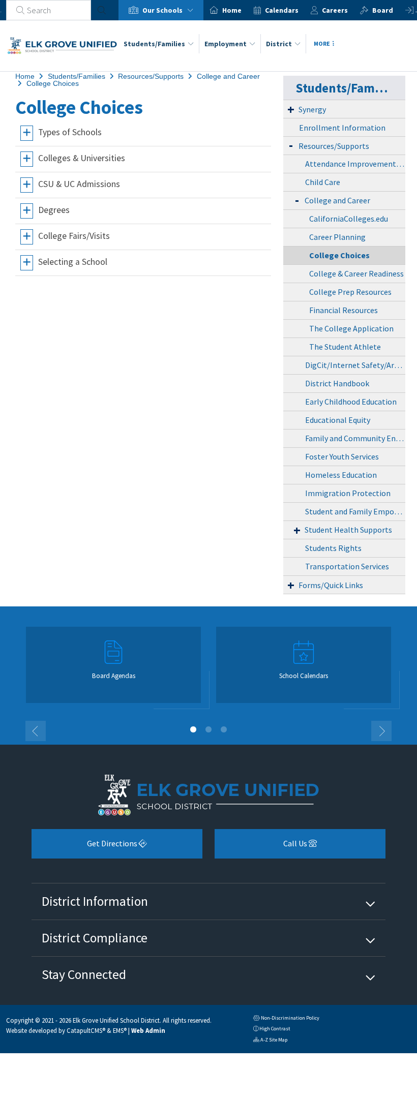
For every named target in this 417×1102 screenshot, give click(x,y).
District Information (95, 901)
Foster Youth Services (342, 456)
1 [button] (193, 729)
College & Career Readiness (356, 273)
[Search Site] (101, 10)
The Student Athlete (345, 347)
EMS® (120, 1030)
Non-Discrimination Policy (286, 1019)
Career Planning (337, 237)
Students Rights (333, 548)
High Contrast (274, 1028)
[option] (160, 10)
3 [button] (224, 729)
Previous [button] (35, 731)
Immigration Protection (348, 493)
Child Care (322, 182)
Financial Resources (343, 310)
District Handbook (337, 383)
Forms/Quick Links (331, 585)
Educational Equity (337, 420)
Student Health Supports (348, 530)
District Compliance (94, 938)
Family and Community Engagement (355, 438)
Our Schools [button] (163, 10)
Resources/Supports (151, 76)
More (322, 43)
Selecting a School (72, 262)
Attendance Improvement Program (355, 164)
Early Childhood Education (351, 401)
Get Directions (85, 847)
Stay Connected (84, 974)
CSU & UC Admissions (79, 184)
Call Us (262, 847)
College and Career (228, 76)
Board (382, 10)
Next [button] (381, 731)
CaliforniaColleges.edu (348, 218)
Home (232, 10)
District (279, 43)
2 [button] (208, 729)
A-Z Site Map (270, 1040)
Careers (335, 10)
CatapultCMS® (86, 1030)
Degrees (54, 210)
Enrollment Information (342, 128)
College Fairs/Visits (74, 236)
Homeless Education (341, 475)
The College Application (351, 328)
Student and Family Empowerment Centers (355, 511)
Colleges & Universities (81, 158)
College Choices (52, 83)
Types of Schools (70, 132)
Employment (225, 43)
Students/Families (154, 43)
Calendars (282, 10)
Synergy (312, 109)
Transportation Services (347, 566)
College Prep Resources (350, 292)
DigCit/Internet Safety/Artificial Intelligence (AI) (355, 365)
